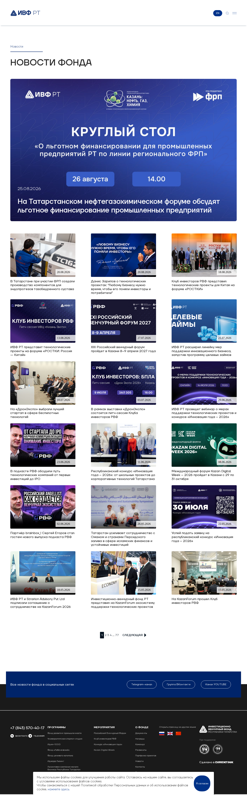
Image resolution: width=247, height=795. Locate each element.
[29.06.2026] (204, 403)
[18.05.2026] (42, 593)
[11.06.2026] (123, 465)
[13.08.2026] (42, 341)
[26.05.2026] (123, 527)
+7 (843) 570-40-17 (27, 728)
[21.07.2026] (204, 341)
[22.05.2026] (204, 527)
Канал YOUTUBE (215, 684)
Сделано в (207, 762)
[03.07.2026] (123, 403)
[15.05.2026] (123, 593)
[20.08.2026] (42, 275)
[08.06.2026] (204, 465)
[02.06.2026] (42, 527)
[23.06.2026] (42, 465)
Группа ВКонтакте (179, 684)
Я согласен (202, 783)
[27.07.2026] (123, 341)
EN (217, 13)
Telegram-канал (141, 684)
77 (117, 635)
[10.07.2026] (42, 403)
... (113, 635)
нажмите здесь (58, 789)
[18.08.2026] (204, 275)
